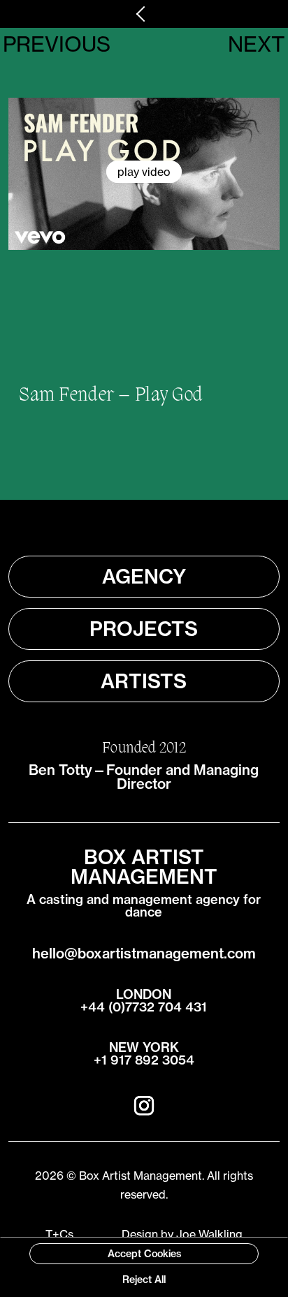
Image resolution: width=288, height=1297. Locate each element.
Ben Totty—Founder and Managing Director (144, 776)
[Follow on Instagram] (144, 1106)
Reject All (144, 1279)
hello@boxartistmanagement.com (144, 953)
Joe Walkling (209, 1234)
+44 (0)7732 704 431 (143, 1007)
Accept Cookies (144, 1253)
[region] (144, 1267)
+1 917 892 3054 (144, 1060)
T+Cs (59, 1234)
